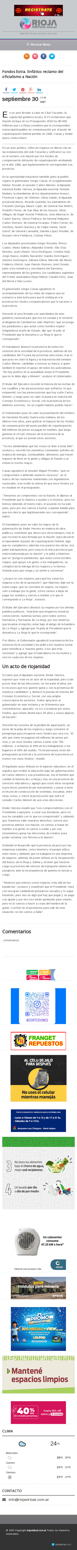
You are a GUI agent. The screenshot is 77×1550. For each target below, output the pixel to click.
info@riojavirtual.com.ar (29, 1500)
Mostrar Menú (40, 44)
